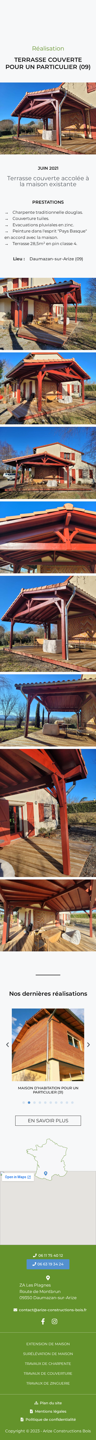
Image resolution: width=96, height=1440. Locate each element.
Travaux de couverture (48, 1373)
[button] (23, 1102)
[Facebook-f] (43, 1321)
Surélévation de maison (48, 1354)
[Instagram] (54, 1321)
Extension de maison (48, 1344)
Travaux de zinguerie (48, 1383)
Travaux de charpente (48, 1363)
